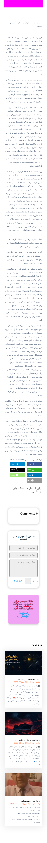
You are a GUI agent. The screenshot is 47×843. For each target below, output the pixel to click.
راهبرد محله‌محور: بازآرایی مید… (28, 679)
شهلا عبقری (23, 613)
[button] (34, 464)
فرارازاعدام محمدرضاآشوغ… (29, 801)
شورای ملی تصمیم (31, 804)
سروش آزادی (33, 682)
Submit (18, 580)
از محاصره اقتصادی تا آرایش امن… (26, 740)
